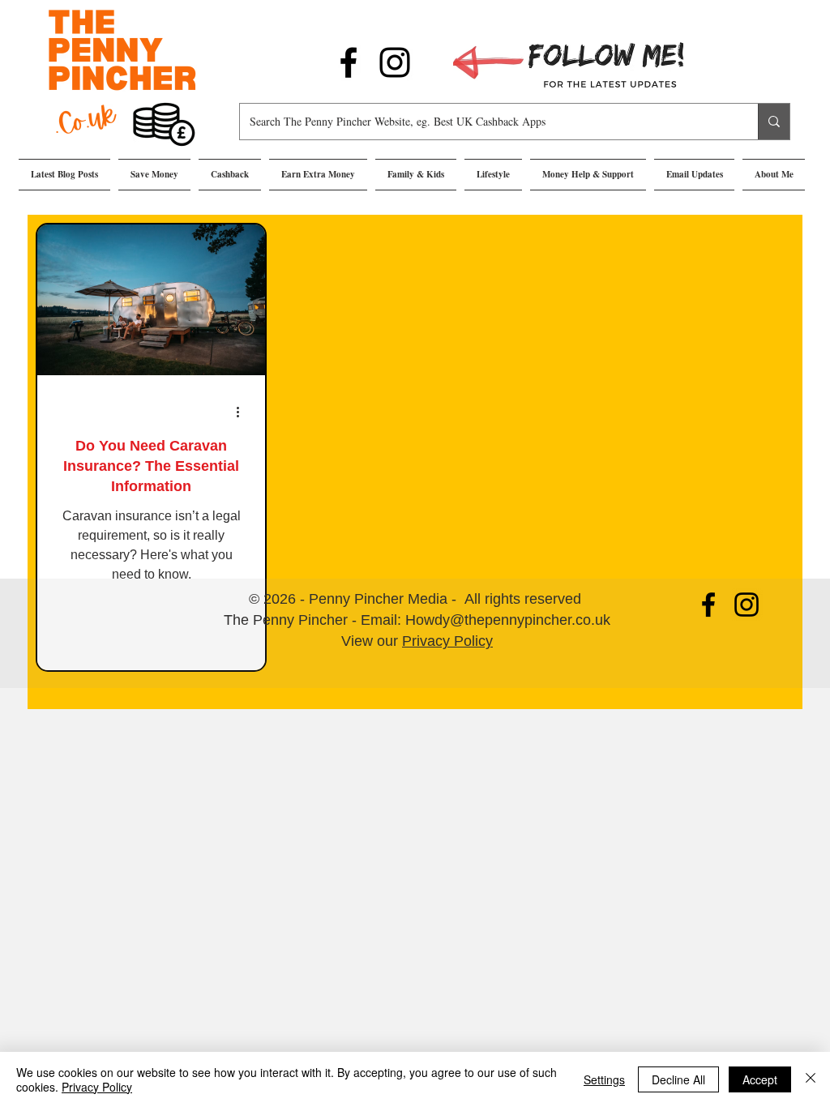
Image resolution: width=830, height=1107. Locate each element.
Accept (759, 1079)
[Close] (810, 1079)
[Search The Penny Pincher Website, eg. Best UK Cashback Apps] (773, 121)
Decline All (678, 1079)
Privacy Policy (447, 641)
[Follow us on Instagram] (394, 62)
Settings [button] (604, 1079)
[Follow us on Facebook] (348, 62)
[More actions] (243, 411)
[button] (154, 174)
